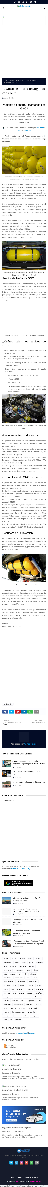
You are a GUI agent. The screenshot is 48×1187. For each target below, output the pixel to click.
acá (22, 139)
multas (30, 989)
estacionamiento (9, 981)
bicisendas (39, 989)
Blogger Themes (35, 1181)
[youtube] (26, 1163)
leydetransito (8, 978)
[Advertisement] (24, 50)
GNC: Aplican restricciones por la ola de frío (27, 773)
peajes (35, 978)
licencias (13, 966)
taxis (12, 989)
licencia (6, 1012)
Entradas (9, 1045)
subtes (24, 962)
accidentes (7, 970)
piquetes (33, 974)
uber (5, 1020)
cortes (17, 962)
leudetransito (33, 1008)
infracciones (8, 962)
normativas (19, 978)
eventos (31, 966)
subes (26, 1016)
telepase (22, 985)
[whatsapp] (23, 2)
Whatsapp (40, 128)
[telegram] (35, 2)
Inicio (12, 1177)
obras (27, 978)
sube (5, 974)
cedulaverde (18, 1004)
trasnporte (34, 1016)
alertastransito (18, 970)
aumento (18, 997)
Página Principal (9, 80)
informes (22, 959)
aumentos (39, 962)
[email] (30, 2)
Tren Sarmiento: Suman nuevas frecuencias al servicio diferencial (25, 910)
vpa (11, 1020)
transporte (22, 966)
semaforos (39, 993)
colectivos (38, 959)
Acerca (20, 1177)
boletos (21, 993)
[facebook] (26, 2)
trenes (14, 959)
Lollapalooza (30, 1001)
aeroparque (7, 1004)
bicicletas (7, 985)
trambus (29, 993)
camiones (27, 997)
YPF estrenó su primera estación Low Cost (28, 782)
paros (31, 962)
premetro (18, 1016)
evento (13, 1008)
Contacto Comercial (31, 1177)
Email (19, 130)
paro (28, 970)
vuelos (25, 974)
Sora (16, 1181)
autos (30, 959)
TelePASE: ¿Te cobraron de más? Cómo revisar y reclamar (27, 899)
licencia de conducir (18, 1012)
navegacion (31, 1012)
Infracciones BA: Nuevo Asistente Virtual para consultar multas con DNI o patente (28, 942)
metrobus (7, 993)
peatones (15, 1001)
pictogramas (8, 1016)
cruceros (38, 1004)
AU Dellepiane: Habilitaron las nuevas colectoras (27, 921)
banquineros (21, 989)
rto (22, 1001)
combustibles (20, 80)
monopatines (8, 997)
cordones (29, 1004)
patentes (31, 985)
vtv (19, 974)
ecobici (6, 1008)
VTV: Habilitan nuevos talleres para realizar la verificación (26, 931)
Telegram (27, 130)
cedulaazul (36, 997)
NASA (39, 1001)
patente (6, 1001)
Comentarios (11, 1047)
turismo (12, 974)
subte (15, 985)
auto (14, 993)
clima (5, 966)
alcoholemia (21, 981)
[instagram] (19, 2)
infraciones (22, 1008)
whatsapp (18, 1020)
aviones (35, 970)
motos (6, 989)
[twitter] (14, 2)
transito (6, 959)
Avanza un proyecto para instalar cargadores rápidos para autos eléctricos (28, 762)
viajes (39, 985)
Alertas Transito (30, 744)
